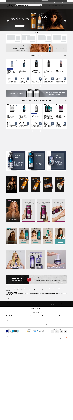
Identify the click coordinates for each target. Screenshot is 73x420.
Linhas (45, 7)
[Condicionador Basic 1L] (36, 108)
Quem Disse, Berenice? (63, 319)
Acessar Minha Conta (62, 5)
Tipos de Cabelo (40, 7)
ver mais (65, 55)
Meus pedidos (29, 320)
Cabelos (43, 317)
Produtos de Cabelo (31, 7)
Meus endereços (29, 318)
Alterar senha (29, 319)
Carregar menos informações (37, 312)
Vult (59, 321)
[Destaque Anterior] (8, 21)
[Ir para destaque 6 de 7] (37, 32)
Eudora (60, 318)
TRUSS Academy (58, 7)
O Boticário (61, 317)
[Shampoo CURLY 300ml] (61, 64)
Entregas (7, 319)
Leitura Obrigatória (45, 324)
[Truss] (9, 5)
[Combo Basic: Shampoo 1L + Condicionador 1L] (12, 108)
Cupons (18, 7)
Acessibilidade (10, 2)
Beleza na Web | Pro (62, 324)
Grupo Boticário (18, 2)
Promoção (13, 7)
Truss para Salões (34, 2)
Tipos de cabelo (45, 318)
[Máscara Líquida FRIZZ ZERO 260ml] (24, 64)
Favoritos (64, 2)
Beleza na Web (61, 323)
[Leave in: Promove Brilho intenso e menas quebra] (59, 210)
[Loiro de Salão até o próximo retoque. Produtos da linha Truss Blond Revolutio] (35, 260)
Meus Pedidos (58, 2)
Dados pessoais (29, 317)
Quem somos (8, 318)
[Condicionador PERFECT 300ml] (49, 64)
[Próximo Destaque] (65, 21)
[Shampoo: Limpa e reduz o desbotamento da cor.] (28, 210)
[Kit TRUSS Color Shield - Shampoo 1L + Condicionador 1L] (61, 108)
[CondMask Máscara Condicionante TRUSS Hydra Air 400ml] (12, 64)
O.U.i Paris (60, 320)
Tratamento (44, 320)
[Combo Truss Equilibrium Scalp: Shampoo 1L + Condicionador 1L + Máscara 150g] (49, 108)
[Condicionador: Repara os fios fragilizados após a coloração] (43, 210)
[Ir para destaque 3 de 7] (35, 32)
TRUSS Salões (51, 7)
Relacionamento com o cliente (11, 317)
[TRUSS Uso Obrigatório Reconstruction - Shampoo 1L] (24, 108)
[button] (16, 78)
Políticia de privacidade (10, 321)
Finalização (44, 321)
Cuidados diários (45, 319)
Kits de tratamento (45, 322)
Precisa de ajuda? (26, 2)
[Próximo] (40, 86)
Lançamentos (23, 7)
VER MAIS (65, 100)
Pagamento (8, 320)
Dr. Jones (60, 322)
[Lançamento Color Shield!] (13, 210)
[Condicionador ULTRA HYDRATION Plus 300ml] (36, 64)
